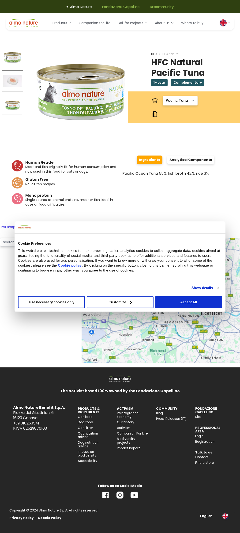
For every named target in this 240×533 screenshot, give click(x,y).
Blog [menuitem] (159, 413)
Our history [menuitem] (125, 422)
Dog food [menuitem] (85, 422)
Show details (202, 288)
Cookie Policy (49, 518)
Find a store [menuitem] (204, 462)
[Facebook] (105, 498)
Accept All (188, 302)
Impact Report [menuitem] (128, 448)
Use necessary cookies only (51, 302)
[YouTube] (134, 498)
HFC (154, 54)
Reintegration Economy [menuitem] (128, 415)
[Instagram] (120, 498)
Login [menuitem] (199, 436)
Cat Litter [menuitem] (85, 428)
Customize (117, 302)
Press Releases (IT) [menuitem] (171, 419)
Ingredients (149, 159)
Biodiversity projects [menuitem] (126, 441)
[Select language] (225, 23)
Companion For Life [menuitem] (132, 433)
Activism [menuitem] (123, 428)
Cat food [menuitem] (85, 417)
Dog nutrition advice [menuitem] (88, 444)
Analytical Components (190, 159)
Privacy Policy (21, 518)
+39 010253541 (26, 423)
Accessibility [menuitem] (87, 461)
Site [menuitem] (198, 417)
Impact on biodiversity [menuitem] (87, 454)
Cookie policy (70, 265)
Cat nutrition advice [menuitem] (88, 435)
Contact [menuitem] (202, 457)
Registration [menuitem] (204, 441)
